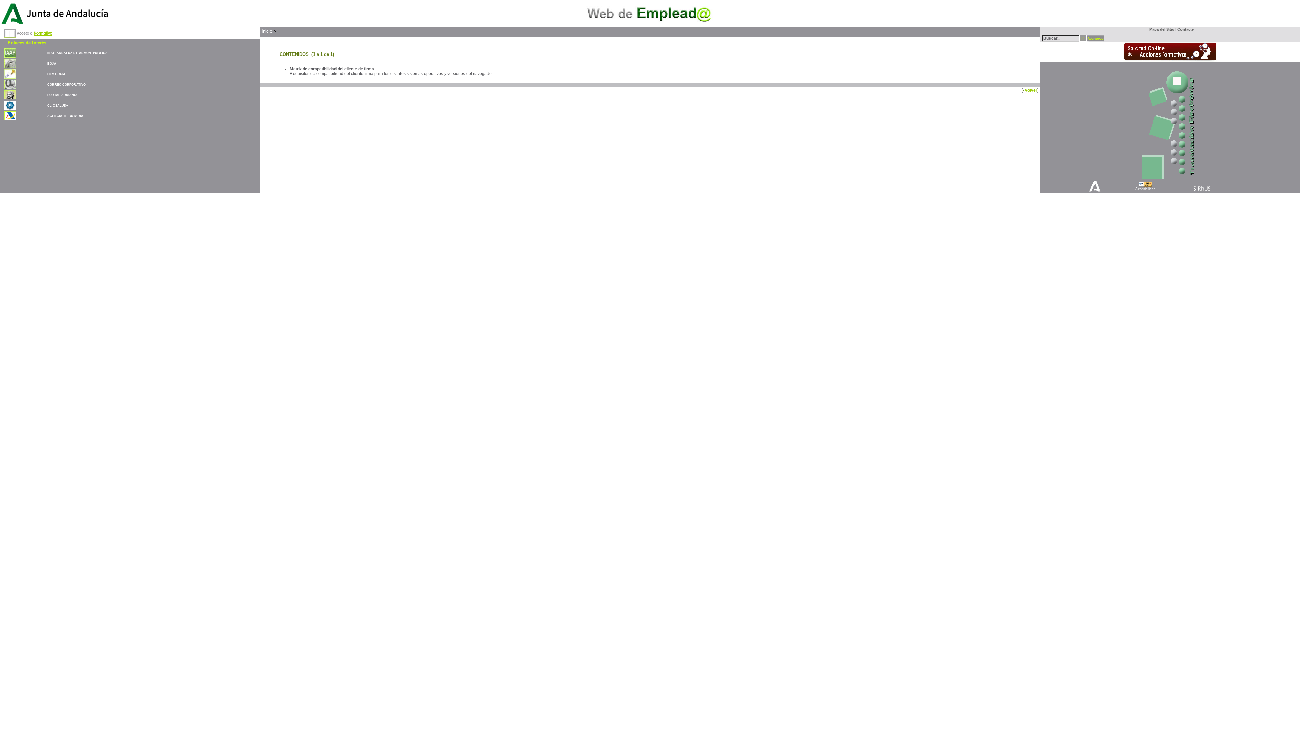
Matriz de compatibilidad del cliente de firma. (332, 69)
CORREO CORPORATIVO (66, 84)
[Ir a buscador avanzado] (1095, 38)
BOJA (51, 63)
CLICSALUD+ (57, 105)
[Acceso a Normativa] (28, 32)
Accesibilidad (1145, 189)
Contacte (1185, 29)
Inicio (267, 31)
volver (1031, 90)
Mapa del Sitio (1160, 29)
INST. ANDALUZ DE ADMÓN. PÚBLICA (77, 53)
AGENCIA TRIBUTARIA (65, 116)
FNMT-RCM (56, 74)
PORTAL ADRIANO (62, 95)
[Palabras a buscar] (1060, 38)
